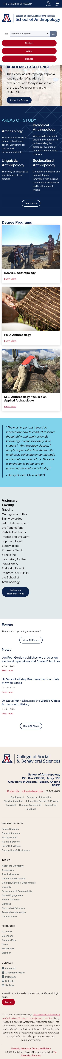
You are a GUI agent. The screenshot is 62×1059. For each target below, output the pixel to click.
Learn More (31, 203)
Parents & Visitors (11, 845)
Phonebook (8, 948)
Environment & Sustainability (17, 891)
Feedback (31, 809)
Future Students (10, 829)
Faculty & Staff (9, 837)
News (5, 944)
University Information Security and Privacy (31, 1048)
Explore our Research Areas (15, 592)
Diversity (6, 887)
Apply (29, 51)
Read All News (31, 726)
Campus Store (9, 916)
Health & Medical (11, 899)
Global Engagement (12, 895)
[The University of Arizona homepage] (17, 4)
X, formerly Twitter (15, 972)
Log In (8, 1002)
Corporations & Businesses (16, 850)
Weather (6, 952)
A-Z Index (7, 931)
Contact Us (13, 791)
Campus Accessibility (30, 805)
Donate (29, 58)
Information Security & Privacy (42, 801)
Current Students (11, 833)
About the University (12, 865)
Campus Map (9, 940)
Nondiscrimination (13, 801)
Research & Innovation (14, 912)
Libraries (6, 903)
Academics (8, 870)
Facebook (10, 968)
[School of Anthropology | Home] (31, 18)
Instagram (10, 976)
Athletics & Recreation (13, 878)
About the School (19, 100)
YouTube (9, 985)
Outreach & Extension (13, 908)
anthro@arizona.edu (32, 791)
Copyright (11, 805)
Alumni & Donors (11, 841)
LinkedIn (9, 981)
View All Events (31, 640)
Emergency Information (39, 797)
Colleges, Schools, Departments (19, 882)
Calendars (7, 935)
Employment (17, 797)
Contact (29, 43)
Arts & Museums (10, 874)
